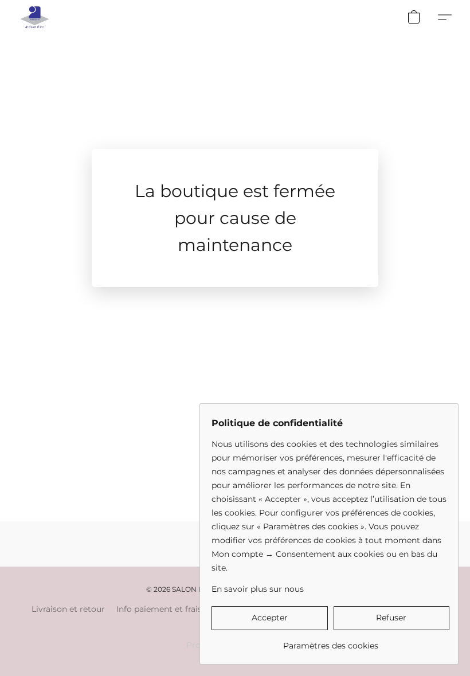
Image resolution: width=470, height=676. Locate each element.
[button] (34, 17)
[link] (330, 641)
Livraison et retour (68, 609)
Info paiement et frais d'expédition (184, 609)
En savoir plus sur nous (257, 589)
